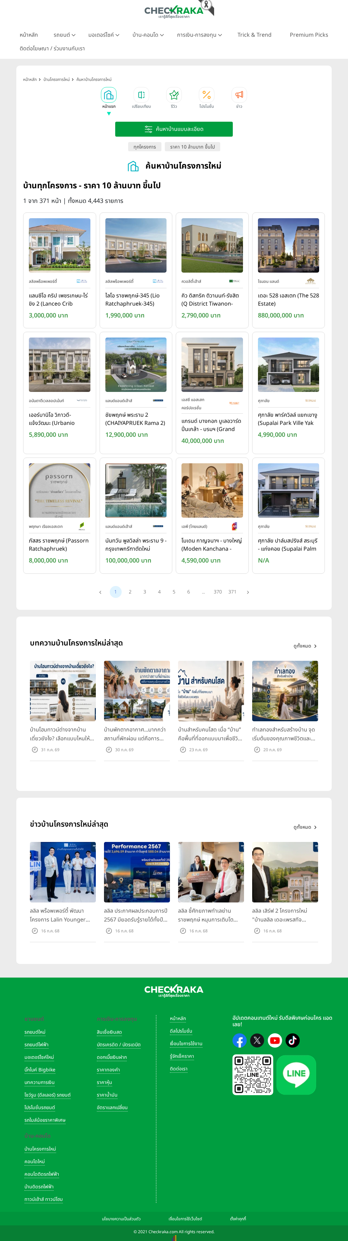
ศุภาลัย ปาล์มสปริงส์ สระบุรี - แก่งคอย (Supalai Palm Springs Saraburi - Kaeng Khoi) (287, 545)
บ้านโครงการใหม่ (40, 1149)
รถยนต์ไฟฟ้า (36, 1044)
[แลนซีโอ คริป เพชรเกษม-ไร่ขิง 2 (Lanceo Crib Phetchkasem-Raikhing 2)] (59, 247)
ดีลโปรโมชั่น (181, 1031)
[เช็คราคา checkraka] (174, 12)
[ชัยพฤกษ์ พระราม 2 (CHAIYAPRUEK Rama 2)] (136, 366)
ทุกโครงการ (145, 147)
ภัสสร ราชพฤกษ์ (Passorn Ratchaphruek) (59, 545)
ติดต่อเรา (179, 1068)
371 (232, 592)
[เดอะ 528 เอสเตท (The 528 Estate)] (288, 247)
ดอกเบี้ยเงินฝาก (112, 1057)
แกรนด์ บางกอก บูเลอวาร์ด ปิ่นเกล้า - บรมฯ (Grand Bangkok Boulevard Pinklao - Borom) (211, 425)
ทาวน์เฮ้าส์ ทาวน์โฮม (43, 1199)
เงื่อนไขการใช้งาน (186, 1043)
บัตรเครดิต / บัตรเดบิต (119, 1044)
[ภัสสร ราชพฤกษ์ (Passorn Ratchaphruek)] (59, 492)
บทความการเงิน (39, 1082)
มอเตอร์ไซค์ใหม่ (39, 1057)
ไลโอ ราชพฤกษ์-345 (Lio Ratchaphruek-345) (132, 300)
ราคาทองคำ (108, 1069)
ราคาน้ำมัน (107, 1095)
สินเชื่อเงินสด (109, 1032)
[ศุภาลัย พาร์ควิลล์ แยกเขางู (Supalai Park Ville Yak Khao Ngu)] (288, 366)
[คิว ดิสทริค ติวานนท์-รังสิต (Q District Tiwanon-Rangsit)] (212, 247)
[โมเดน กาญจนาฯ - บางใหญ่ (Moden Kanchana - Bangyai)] (212, 492)
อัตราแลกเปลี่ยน (112, 1107)
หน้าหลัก (29, 35)
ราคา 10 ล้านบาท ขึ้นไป (192, 147)
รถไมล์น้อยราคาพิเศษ (45, 1120)
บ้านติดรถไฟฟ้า (39, 1186)
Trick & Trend (255, 35)
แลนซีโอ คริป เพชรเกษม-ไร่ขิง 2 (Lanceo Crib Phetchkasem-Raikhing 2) (58, 300)
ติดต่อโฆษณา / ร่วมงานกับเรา (52, 49)
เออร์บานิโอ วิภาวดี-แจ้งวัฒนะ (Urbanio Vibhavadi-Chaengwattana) (52, 419)
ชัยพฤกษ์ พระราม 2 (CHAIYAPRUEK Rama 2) (135, 419)
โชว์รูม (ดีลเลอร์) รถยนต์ (47, 1095)
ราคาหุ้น (104, 1082)
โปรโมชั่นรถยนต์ (39, 1107)
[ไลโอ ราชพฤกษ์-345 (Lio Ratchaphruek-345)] (136, 247)
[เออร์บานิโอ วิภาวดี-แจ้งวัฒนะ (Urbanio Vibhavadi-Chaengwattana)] (59, 366)
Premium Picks (309, 35)
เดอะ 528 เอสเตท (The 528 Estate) (288, 300)
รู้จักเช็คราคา (182, 1056)
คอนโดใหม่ (34, 1161)
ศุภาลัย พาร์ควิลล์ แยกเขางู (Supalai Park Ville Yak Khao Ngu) (287, 419)
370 (218, 592)
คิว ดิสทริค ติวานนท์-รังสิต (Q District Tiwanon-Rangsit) (210, 300)
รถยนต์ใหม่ (35, 1032)
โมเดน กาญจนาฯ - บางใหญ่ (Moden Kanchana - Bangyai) (211, 545)
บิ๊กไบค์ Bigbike (39, 1069)
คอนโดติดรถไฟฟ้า (41, 1174)
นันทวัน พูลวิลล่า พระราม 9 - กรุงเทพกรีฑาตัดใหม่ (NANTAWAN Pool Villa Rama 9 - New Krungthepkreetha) (136, 545)
